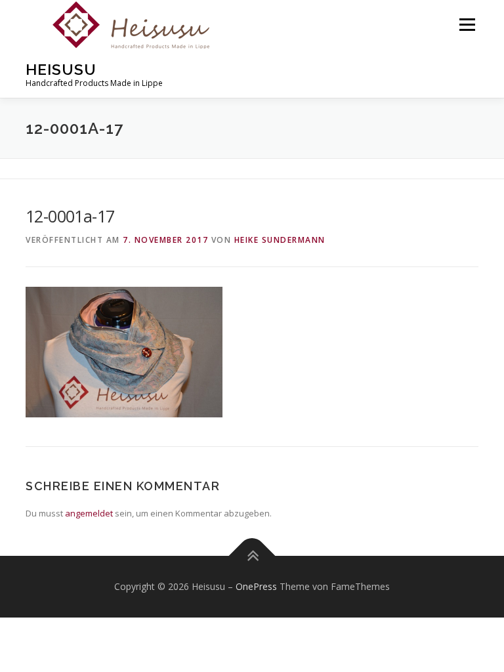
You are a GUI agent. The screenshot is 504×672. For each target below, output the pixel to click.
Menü (466, 24)
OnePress (256, 586)
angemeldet (89, 513)
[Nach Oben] (252, 556)
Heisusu (61, 69)
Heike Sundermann (280, 239)
